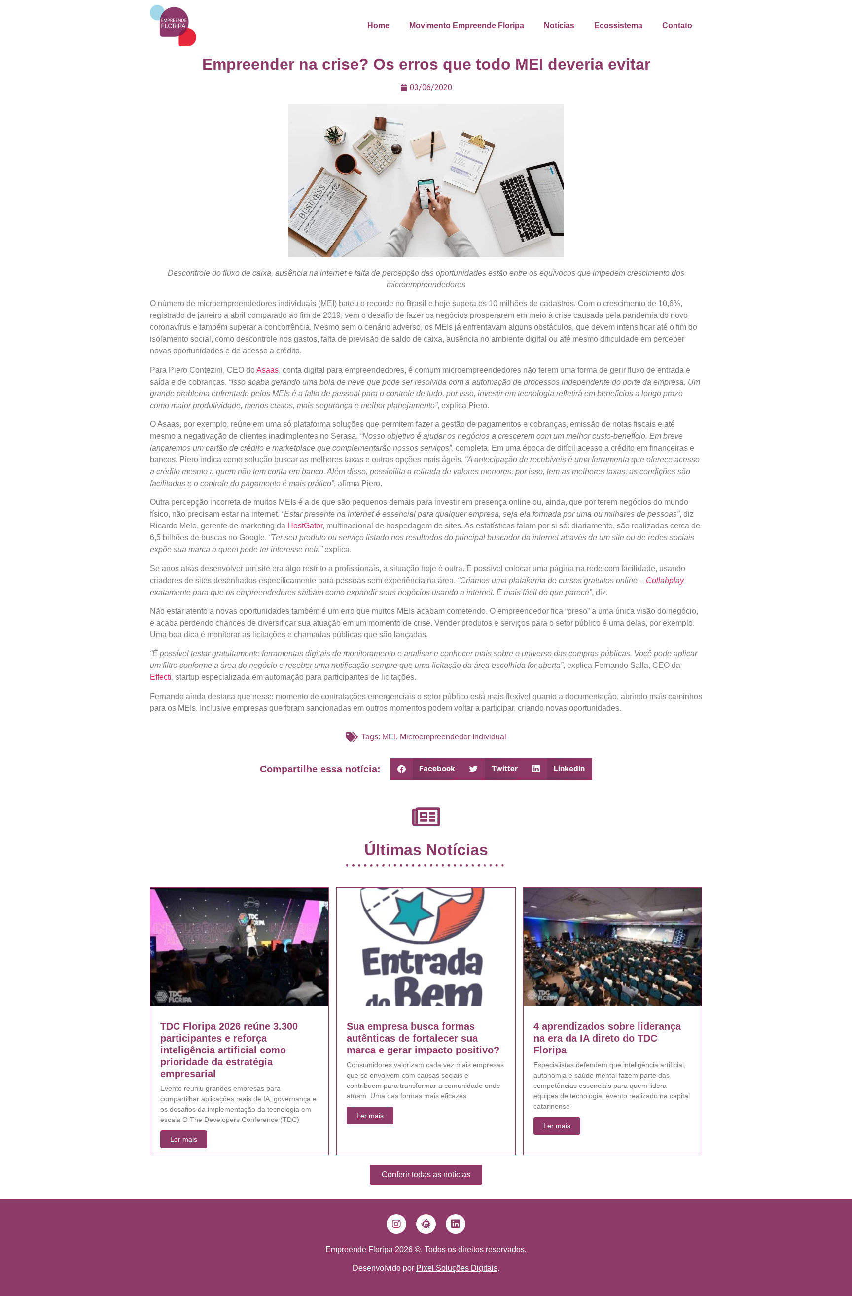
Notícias (559, 25)
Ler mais (183, 1139)
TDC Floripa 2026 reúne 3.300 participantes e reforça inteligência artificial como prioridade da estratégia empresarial (229, 1050)
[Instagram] (396, 1224)
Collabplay (665, 580)
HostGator (304, 526)
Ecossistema (618, 25)
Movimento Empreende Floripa (466, 25)
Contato (677, 25)
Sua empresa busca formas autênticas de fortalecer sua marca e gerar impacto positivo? (423, 1038)
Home (378, 25)
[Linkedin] (455, 1224)
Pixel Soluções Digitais (456, 1268)
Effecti (161, 677)
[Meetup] (426, 1224)
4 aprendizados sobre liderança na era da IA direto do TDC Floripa (607, 1038)
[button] (426, 769)
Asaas (267, 370)
